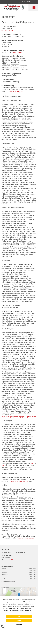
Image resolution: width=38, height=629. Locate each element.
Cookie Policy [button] (15, 608)
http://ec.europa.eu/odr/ (19, 481)
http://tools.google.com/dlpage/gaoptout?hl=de (19, 417)
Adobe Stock (17, 52)
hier (32, 464)
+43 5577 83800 (25, 2)
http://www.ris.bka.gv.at (14, 92)
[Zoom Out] (4, 592)
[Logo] (14, 7)
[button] (19, 595)
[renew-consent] (2, 626)
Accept (19, 616)
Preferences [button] (28, 610)
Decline (19, 620)
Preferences (19, 624)
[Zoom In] (4, 589)
